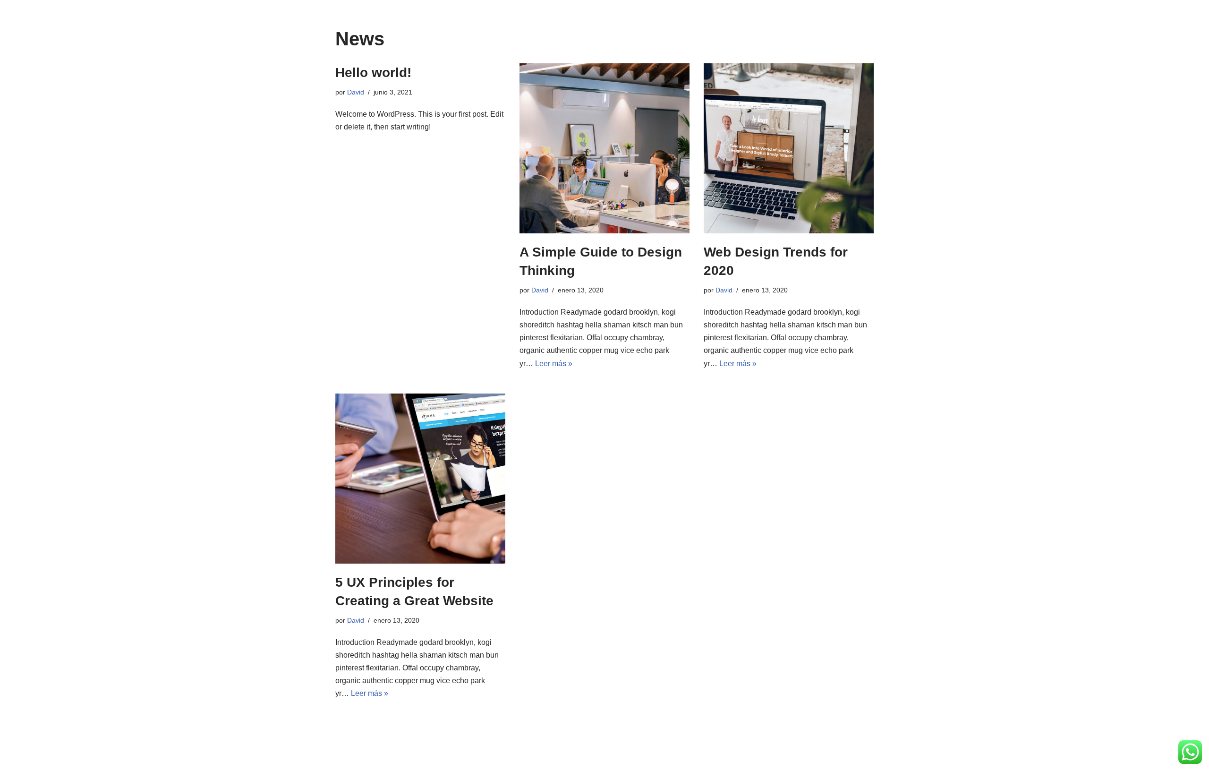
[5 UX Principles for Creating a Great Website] (420, 479)
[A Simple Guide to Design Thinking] (604, 148)
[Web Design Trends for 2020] (789, 148)
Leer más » (553, 364)
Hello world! (373, 72)
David (355, 92)
